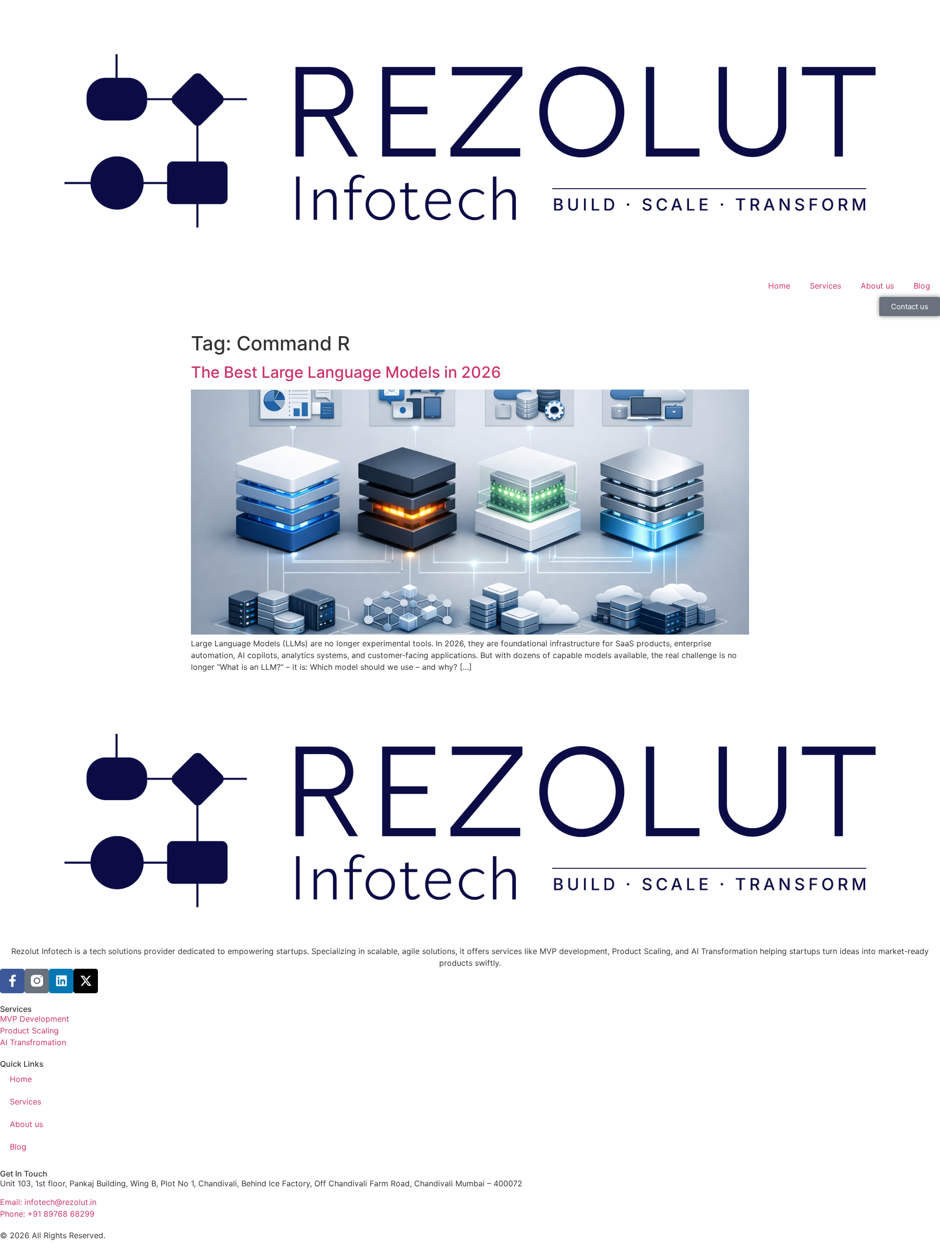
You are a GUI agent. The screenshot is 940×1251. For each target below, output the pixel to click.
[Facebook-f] (12, 981)
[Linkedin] (61, 981)
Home (779, 286)
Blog (922, 286)
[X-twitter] (85, 981)
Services (825, 286)
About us (877, 286)
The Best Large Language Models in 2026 (346, 372)
